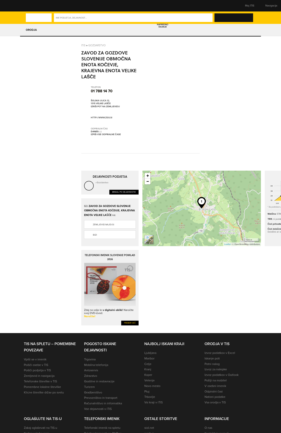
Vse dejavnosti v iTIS (98, 409)
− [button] (147, 181)
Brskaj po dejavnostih (124, 192)
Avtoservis (91, 370)
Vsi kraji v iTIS (153, 402)
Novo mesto (152, 386)
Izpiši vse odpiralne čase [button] (106, 134)
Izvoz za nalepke (216, 369)
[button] (30, 5)
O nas (208, 428)
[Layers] (149, 239)
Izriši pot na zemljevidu (105, 106)
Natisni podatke (215, 397)
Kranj (147, 369)
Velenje (149, 380)
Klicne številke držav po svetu (44, 392)
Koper (148, 375)
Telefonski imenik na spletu (102, 428)
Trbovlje (149, 397)
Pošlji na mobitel (216, 380)
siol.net (149, 428)
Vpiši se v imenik (35, 359)
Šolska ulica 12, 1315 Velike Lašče (101, 102)
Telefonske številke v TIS (40, 381)
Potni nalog (212, 364)
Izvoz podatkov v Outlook (222, 375)
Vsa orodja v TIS (215, 402)
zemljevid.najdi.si (103, 224)
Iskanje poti (212, 358)
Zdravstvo (90, 376)
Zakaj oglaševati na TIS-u (40, 428)
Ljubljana (150, 353)
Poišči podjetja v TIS (37, 370)
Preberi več (130, 322)
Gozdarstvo (97, 45)
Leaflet (227, 244)
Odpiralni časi (214, 391)
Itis (83, 45)
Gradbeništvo (93, 392)
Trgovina (90, 359)
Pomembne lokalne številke (42, 387)
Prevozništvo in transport (100, 398)
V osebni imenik (215, 386)
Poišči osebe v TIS (36, 365)
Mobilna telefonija (96, 365)
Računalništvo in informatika (103, 403)
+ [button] (147, 175)
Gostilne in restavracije (99, 381)
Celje (147, 364)
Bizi (95, 235)
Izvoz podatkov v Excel (220, 353)
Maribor (149, 358)
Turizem (89, 387)
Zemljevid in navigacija (39, 376)
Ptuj (146, 391)
